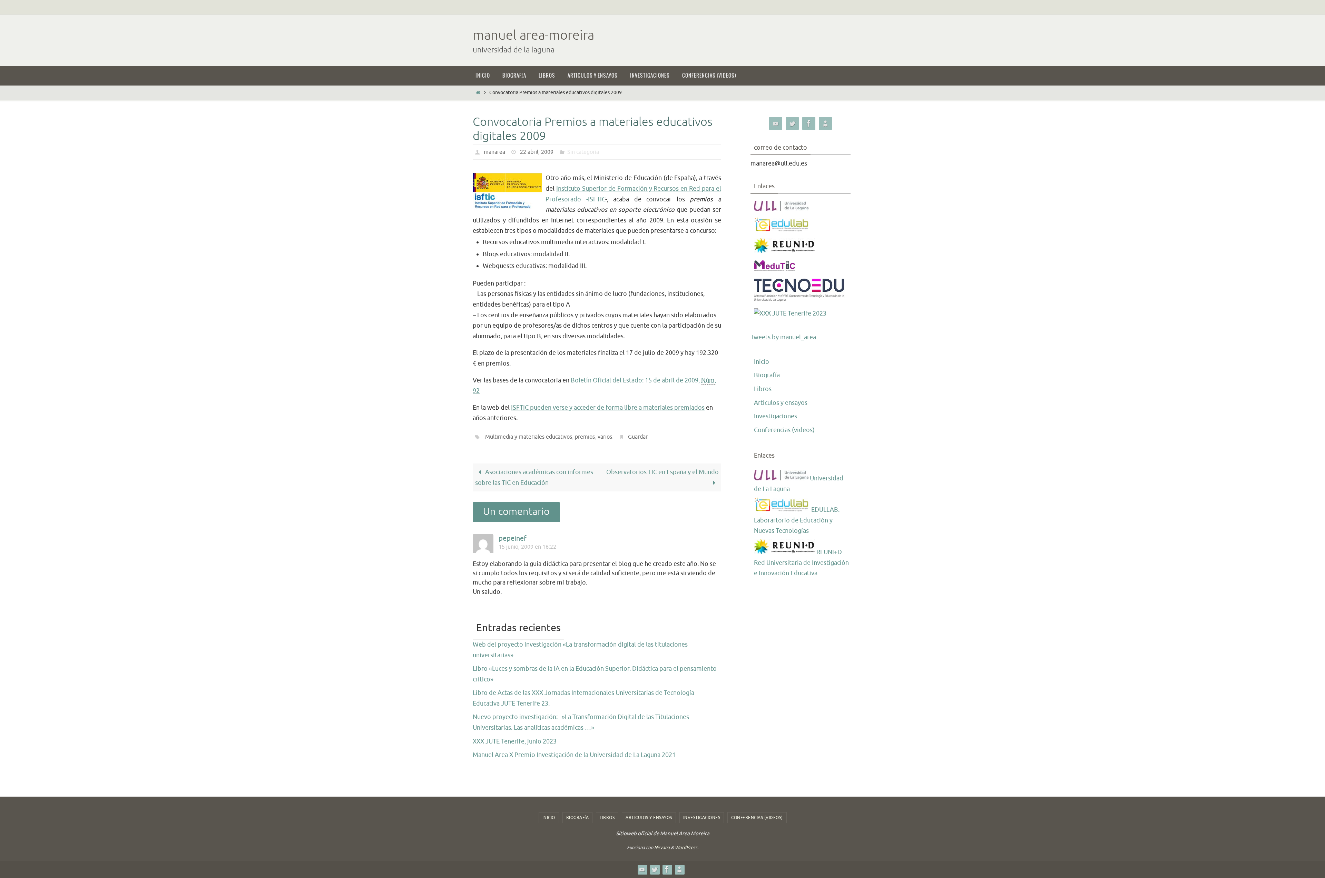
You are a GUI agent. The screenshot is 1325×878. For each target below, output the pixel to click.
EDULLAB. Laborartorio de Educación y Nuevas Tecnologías (797, 520)
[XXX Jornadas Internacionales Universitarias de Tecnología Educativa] (790, 314)
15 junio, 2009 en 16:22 (527, 546)
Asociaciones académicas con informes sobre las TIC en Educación (534, 477)
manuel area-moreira (533, 35)
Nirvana (662, 847)
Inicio (761, 362)
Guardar (637, 436)
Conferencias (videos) (784, 430)
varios (605, 436)
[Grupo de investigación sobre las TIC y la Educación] (782, 230)
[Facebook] (808, 123)
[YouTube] (775, 123)
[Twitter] (792, 123)
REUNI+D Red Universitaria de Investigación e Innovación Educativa (801, 562)
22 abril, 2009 (536, 152)
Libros (763, 389)
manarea (494, 152)
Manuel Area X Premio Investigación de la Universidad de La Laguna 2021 (574, 755)
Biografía (767, 375)
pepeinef (513, 538)
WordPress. (686, 847)
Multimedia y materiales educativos (528, 436)
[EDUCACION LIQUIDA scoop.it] (825, 123)
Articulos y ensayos (780, 403)
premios (585, 436)
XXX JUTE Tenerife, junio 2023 (515, 741)
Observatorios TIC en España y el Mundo (662, 472)
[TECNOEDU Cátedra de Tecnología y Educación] (799, 300)
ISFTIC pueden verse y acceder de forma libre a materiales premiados (608, 407)
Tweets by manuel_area (783, 337)
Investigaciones (775, 416)
